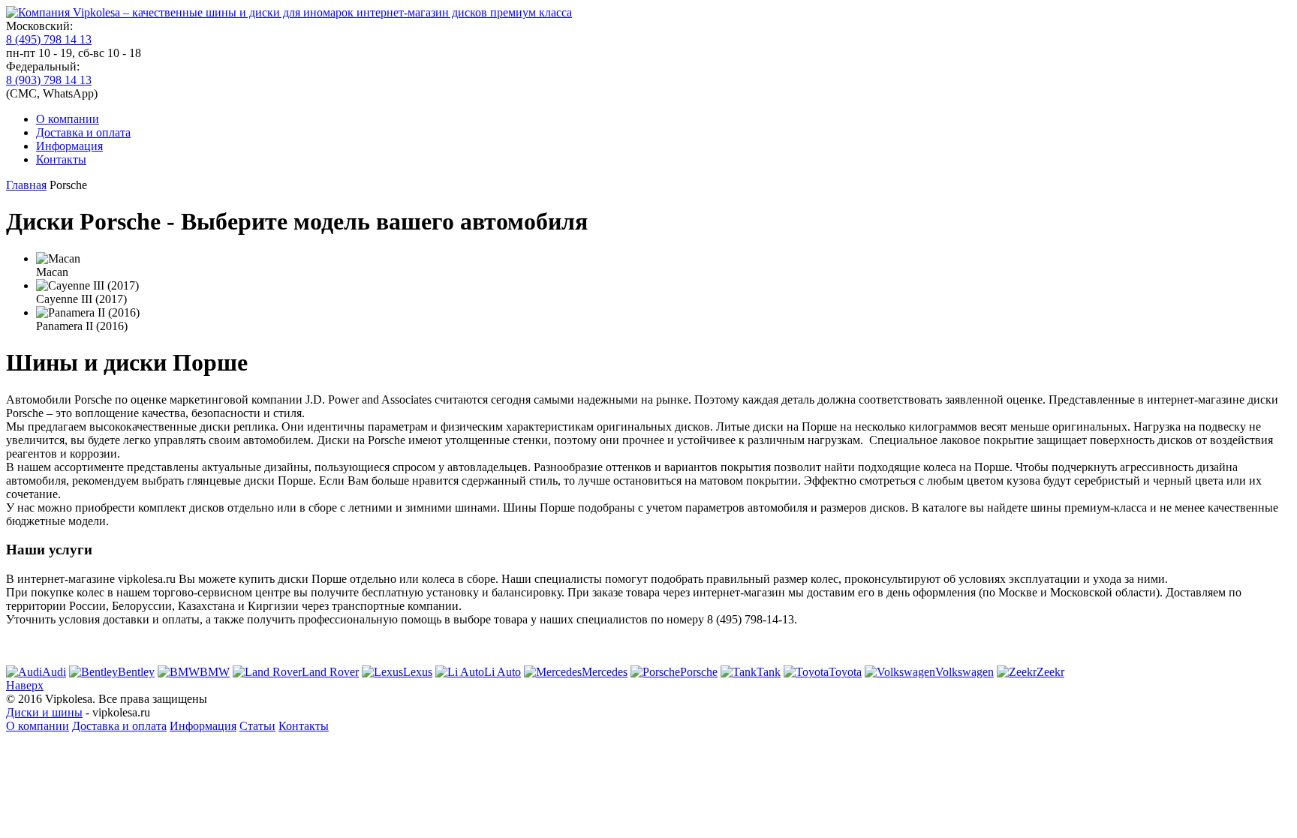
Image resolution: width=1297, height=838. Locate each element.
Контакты (61, 159)
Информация (69, 146)
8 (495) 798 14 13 (49, 39)
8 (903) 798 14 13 (49, 80)
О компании (67, 119)
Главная (26, 185)
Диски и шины (44, 712)
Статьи (257, 725)
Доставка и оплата (83, 132)
